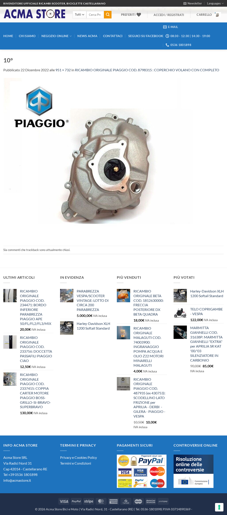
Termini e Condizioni (75, 463)
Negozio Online (55, 36)
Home (8, 36)
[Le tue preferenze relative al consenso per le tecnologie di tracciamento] (219, 507)
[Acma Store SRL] (34, 14)
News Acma (87, 36)
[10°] (108, 159)
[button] (193, 3)
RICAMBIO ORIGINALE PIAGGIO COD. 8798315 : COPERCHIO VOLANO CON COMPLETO (147, 70)
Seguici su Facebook (145, 36)
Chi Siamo (27, 36)
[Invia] (108, 14)
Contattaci (113, 36)
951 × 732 (63, 70)
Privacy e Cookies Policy (78, 457)
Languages (214, 3)
